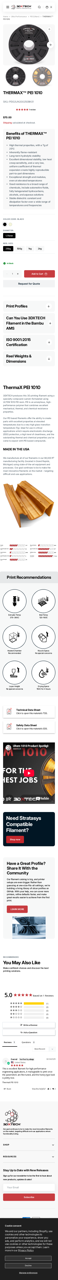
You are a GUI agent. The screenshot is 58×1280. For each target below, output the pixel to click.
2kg (41, 249)
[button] (7, 7)
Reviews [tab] (7, 1042)
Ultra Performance (19, 16)
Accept (28, 1258)
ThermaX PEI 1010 (10, 1082)
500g (21, 249)
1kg (31, 249)
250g (9, 249)
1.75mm (10, 236)
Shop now (15, 839)
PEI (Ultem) (34, 16)
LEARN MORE (17, 909)
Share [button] (8, 1089)
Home (5, 16)
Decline (28, 1265)
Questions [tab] (26, 1042)
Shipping (7, 122)
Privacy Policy (26, 1250)
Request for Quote (29, 283)
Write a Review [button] (30, 1025)
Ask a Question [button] (30, 1032)
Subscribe (29, 1197)
